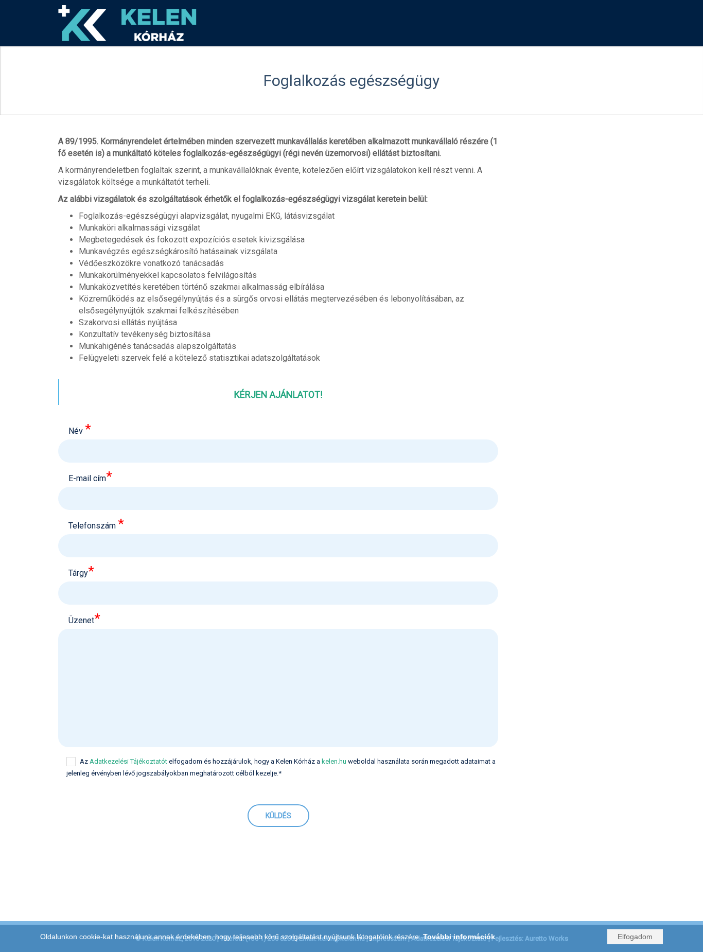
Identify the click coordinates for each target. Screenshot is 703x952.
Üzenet (84, 619)
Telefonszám (96, 525)
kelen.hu (334, 761)
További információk (459, 936)
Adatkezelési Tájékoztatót (128, 761)
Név (79, 430)
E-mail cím (90, 477)
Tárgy (81, 572)
